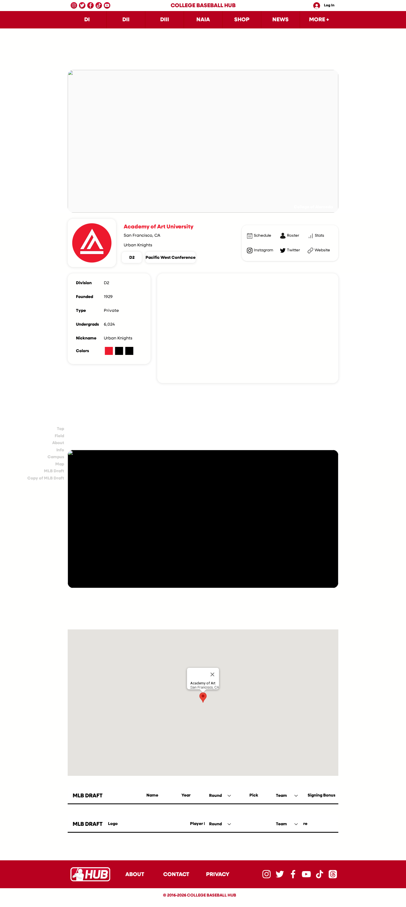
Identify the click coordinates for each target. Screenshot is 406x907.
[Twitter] (82, 5)
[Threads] (332, 874)
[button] (87, 19)
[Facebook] (90, 5)
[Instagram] (73, 5)
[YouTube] (107, 5)
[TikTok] (98, 5)
